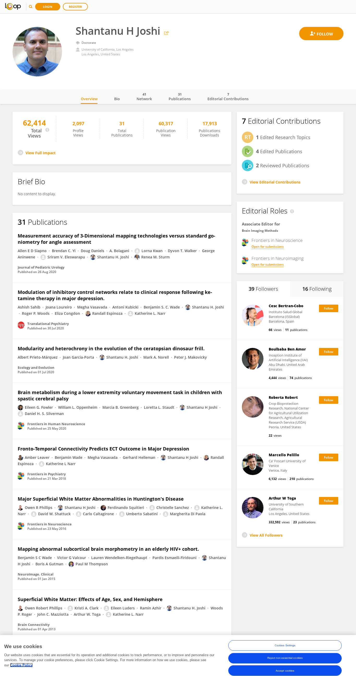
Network (144, 96)
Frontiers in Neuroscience (277, 240)
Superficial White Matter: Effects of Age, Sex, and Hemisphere (90, 599)
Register (75, 7)
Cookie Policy (21, 665)
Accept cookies (285, 670)
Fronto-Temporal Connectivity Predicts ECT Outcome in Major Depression (103, 449)
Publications (180, 96)
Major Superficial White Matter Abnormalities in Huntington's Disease (101, 499)
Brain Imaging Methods (260, 230)
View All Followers (266, 535)
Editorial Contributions (228, 96)
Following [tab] (317, 288)
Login (47, 7)
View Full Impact (41, 152)
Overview (89, 98)
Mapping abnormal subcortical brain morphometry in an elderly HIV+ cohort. (108, 549)
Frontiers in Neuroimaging (277, 258)
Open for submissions (267, 246)
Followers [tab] (263, 288)
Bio (117, 98)
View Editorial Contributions (275, 182)
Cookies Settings (285, 645)
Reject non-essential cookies (285, 657)
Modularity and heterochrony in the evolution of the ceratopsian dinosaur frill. (111, 348)
